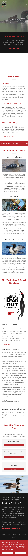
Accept (20, 552)
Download (7, 344)
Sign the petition (9, 136)
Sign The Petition (14, 48)
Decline (7, 552)
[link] (4, 4)
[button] (26, 4)
